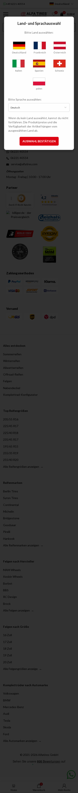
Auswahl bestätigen (39, 141)
